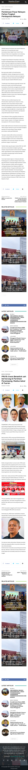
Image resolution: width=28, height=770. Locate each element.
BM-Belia (13, 226)
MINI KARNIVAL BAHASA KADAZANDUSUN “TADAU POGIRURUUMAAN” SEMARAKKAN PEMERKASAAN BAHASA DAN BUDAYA (14, 232)
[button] (2, 2)
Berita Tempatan (9, 6)
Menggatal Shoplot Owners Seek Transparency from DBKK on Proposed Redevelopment (14, 288)
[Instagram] (7, 760)
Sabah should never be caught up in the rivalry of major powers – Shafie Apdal (18, 349)
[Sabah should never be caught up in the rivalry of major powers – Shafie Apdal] (5, 349)
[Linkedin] (11, 760)
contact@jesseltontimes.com (17, 756)
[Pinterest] (16, 760)
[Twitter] (24, 760)
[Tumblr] (20, 760)
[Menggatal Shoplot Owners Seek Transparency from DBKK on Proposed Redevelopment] (14, 278)
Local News (14, 284)
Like (24, 305)
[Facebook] (3, 760)
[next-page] (5, 295)
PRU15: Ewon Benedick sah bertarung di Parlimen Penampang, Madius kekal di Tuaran (20, 200)
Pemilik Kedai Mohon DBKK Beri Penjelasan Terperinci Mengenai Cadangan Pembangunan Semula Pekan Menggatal (14, 260)
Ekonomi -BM (13, 356)
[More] (22, 23)
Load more (13, 364)
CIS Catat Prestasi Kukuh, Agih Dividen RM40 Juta (17, 358)
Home (3, 6)
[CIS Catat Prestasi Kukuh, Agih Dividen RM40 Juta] (5, 358)
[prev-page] (3, 295)
